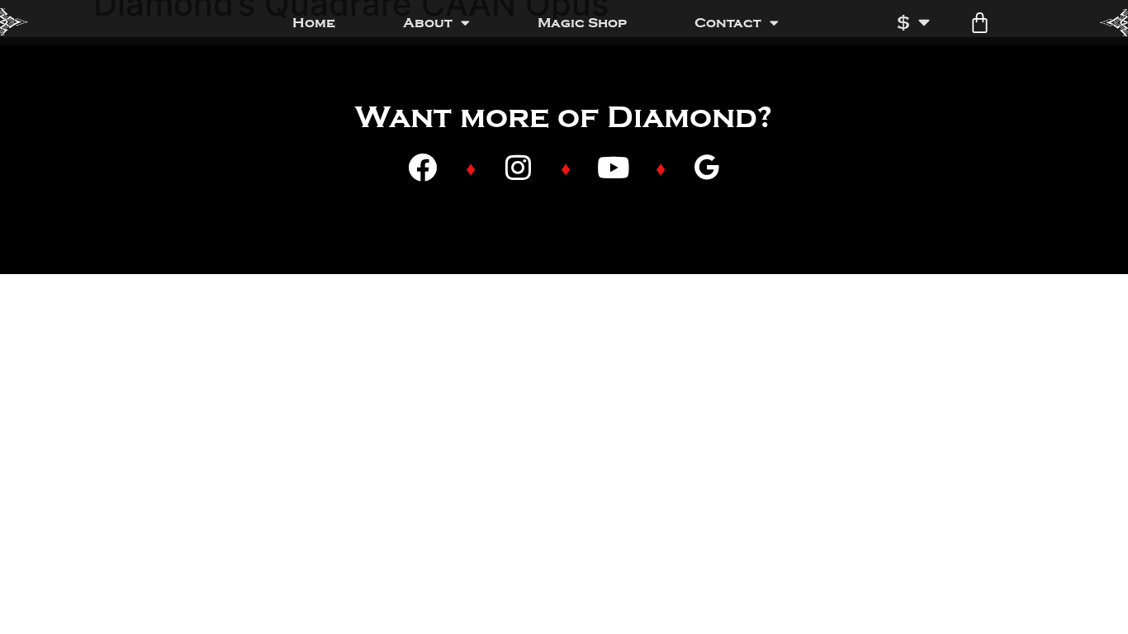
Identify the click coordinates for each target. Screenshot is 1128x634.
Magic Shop (582, 23)
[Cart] (980, 23)
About (428, 23)
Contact (727, 23)
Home (313, 23)
